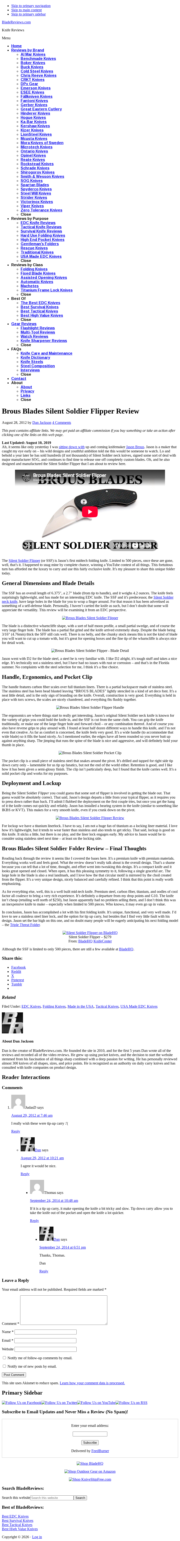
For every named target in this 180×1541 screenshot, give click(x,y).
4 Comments (61, 423)
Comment (10, 1324)
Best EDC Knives (15, 1516)
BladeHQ (85, 941)
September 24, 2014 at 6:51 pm (62, 1247)
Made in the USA (81, 1006)
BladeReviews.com (16, 22)
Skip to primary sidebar (28, 14)
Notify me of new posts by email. (32, 1366)
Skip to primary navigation (31, 6)
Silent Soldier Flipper (24, 561)
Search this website (16, 1498)
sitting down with (72, 447)
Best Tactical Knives (17, 1525)
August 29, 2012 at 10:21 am (42, 1158)
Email (7, 1340)
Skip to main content (26, 10)
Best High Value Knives (20, 1529)
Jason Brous (135, 447)
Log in (37, 1537)
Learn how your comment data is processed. (92, 1383)
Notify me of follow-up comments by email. (40, 1358)
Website (8, 1349)
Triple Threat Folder (25, 925)
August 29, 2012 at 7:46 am (31, 1115)
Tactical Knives (107, 1006)
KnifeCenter (103, 941)
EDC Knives (31, 1006)
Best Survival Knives (17, 1521)
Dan (38, 1150)
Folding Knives (54, 1006)
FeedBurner (100, 1451)
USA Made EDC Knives (139, 1006)
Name (8, 1332)
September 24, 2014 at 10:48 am (54, 1201)
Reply (15, 1131)
